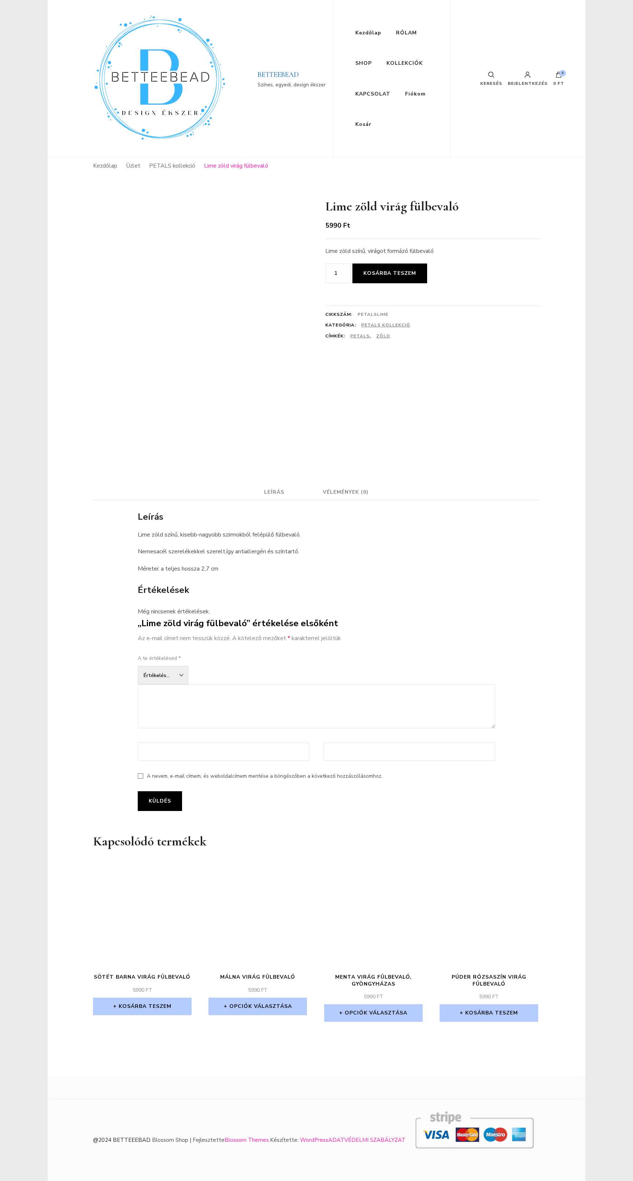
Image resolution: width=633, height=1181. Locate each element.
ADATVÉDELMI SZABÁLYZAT (367, 1140)
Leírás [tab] (274, 492)
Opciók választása (260, 1006)
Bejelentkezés (528, 83)
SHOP (363, 63)
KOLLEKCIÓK (404, 63)
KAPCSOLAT (372, 93)
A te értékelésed (159, 658)
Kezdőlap (368, 32)
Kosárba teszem (389, 273)
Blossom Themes (247, 1140)
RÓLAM (406, 32)
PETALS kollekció (385, 325)
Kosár (363, 124)
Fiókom (415, 93)
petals (360, 336)
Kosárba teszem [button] (145, 1006)
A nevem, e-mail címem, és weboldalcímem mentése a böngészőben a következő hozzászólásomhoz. (264, 776)
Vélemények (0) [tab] (346, 492)
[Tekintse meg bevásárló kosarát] (558, 76)
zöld (383, 336)
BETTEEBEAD (278, 74)
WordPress (314, 1140)
